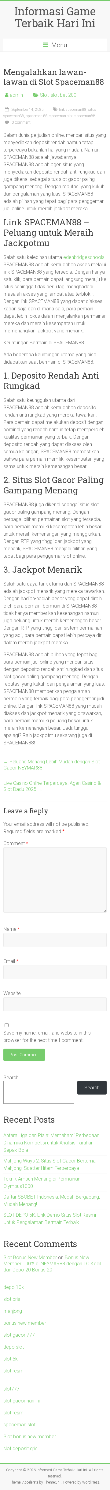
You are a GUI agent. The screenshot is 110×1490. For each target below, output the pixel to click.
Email (10, 961)
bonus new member (24, 1323)
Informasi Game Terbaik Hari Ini (55, 17)
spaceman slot (61, 116)
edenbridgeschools (84, 257)
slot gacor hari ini (21, 1401)
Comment (15, 843)
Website (12, 993)
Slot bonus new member (29, 1436)
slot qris (11, 1299)
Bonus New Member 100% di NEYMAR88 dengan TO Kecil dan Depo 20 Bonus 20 (52, 1264)
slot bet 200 (63, 95)
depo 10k (13, 1287)
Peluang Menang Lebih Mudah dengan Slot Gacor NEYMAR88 (51, 765)
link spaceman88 (72, 109)
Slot (44, 95)
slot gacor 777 (19, 1335)
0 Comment (21, 122)
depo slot (13, 1347)
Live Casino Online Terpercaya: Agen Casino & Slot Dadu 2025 (52, 786)
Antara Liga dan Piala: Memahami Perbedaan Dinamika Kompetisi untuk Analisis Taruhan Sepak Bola (51, 1142)
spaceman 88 (37, 116)
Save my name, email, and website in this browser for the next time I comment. (47, 1036)
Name (11, 929)
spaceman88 (85, 116)
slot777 (11, 1389)
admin (16, 95)
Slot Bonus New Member (30, 1257)
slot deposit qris (20, 1448)
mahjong (12, 1311)
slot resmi (13, 1371)
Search (11, 1077)
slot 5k (10, 1359)
